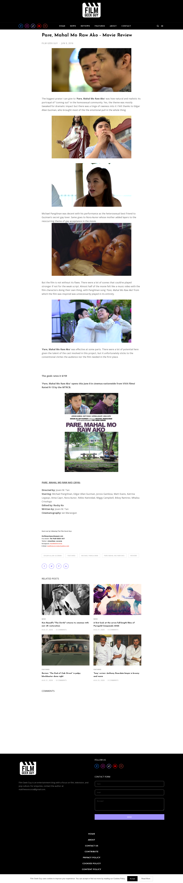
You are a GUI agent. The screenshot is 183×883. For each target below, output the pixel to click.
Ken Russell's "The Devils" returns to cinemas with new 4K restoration (65, 624)
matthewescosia (56, 543)
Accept (132, 879)
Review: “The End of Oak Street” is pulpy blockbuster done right (61, 674)
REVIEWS (133, 556)
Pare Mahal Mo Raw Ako (114, 556)
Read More (145, 879)
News (44, 619)
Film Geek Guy (50, 43)
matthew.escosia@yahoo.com (58, 546)
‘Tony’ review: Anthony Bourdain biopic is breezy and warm (116, 674)
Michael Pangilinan (89, 556)
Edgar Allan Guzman (53, 556)
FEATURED (71, 556)
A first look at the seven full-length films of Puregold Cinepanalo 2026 (114, 624)
